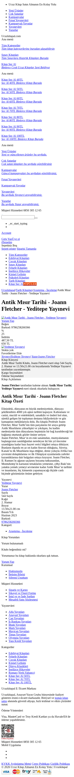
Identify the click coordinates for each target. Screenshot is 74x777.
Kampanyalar (16, 17)
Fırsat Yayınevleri (18, 20)
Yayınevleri (15, 26)
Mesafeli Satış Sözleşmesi (23, 599)
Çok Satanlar (16, 13)
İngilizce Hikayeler (19, 669)
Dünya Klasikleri (18, 666)
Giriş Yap (6, 239)
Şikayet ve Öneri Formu (22, 593)
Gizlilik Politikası (60, 763)
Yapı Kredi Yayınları (20, 641)
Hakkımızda (15, 571)
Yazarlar (13, 30)
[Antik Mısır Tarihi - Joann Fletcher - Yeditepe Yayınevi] (33, 317)
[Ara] (36, 218)
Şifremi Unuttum (18, 577)
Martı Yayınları (17, 628)
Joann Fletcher (9, 489)
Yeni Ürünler (16, 10)
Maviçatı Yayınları (19, 631)
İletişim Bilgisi (17, 574)
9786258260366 (10, 521)
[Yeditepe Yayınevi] (13, 346)
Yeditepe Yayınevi (11, 482)
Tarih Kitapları (24, 290)
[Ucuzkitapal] (2, 213)
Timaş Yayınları (17, 634)
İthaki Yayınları (17, 624)
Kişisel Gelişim (17, 662)
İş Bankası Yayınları (20, 621)
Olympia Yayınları (19, 637)
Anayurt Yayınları (19, 615)
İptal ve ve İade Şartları (22, 596)
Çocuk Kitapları (18, 659)
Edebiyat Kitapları (19, 653)
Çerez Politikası (41, 763)
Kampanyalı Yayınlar (21, 23)
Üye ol (16, 239)
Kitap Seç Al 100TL (20, 682)
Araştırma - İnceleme (45, 290)
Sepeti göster (8, 248)
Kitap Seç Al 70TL (19, 679)
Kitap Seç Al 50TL (19, 675)
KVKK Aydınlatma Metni (16, 763)
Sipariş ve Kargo (18, 589)
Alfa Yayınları (16, 611)
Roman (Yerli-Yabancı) (22, 672)
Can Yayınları (16, 618)
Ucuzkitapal (8, 290)
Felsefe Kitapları (18, 656)
